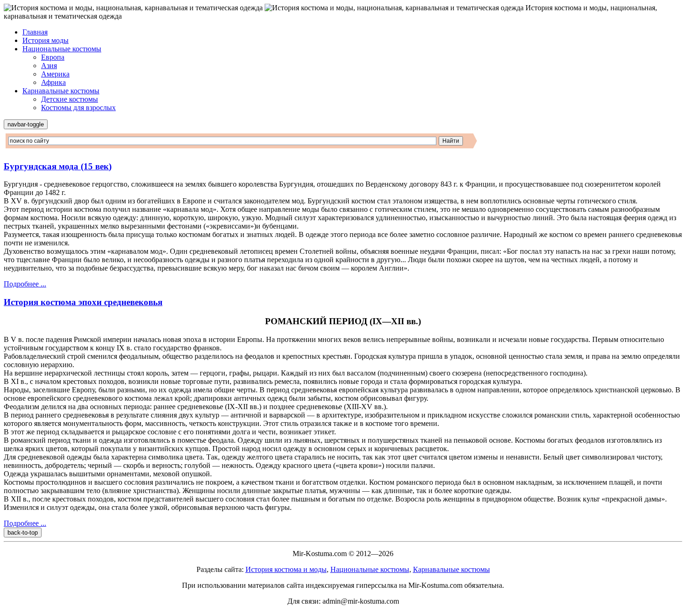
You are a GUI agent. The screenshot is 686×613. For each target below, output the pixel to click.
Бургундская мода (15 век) (58, 166)
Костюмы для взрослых (78, 107)
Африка (53, 82)
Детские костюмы (69, 99)
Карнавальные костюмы (60, 91)
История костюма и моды (286, 569)
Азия (49, 66)
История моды (45, 40)
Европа (52, 57)
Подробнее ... (25, 284)
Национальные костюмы (61, 49)
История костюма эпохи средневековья (83, 302)
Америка (55, 74)
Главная (35, 32)
